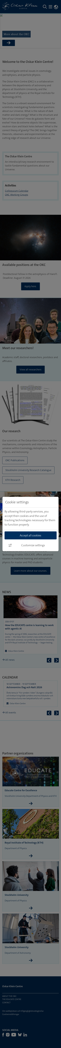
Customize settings (33, 545)
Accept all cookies (30, 535)
